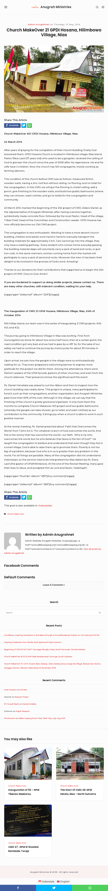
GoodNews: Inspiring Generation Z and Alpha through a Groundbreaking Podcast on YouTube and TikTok (51, 635)
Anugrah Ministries (55, 7)
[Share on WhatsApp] (29, 125)
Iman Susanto (10, 690)
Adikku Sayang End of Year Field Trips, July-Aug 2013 (41, 718)
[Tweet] (23, 125)
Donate (23, 690)
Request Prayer (22, 697)
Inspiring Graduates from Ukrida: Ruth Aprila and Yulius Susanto (32, 642)
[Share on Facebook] (12, 125)
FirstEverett (9, 718)
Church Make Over (15, 514)
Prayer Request (23, 711)
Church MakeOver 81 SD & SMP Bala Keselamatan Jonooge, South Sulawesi (38, 657)
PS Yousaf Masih (11, 704)
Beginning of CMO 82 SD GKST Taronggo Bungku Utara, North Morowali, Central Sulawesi (44, 649)
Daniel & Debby (29, 704)
